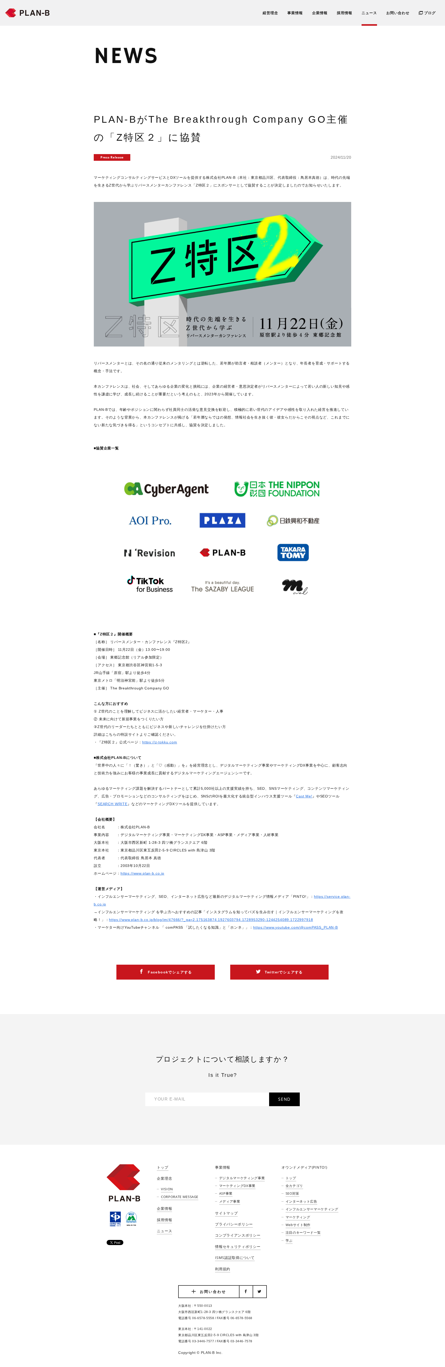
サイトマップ (226, 1213)
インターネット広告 (301, 1201)
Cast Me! (304, 796)
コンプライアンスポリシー (237, 1235)
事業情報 (295, 13)
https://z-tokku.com (159, 742)
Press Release (112, 157)
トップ (162, 1167)
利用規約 (222, 1268)
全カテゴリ (294, 1185)
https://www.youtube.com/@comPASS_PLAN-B (295, 927)
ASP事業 (226, 1193)
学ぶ (289, 1240)
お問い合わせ (397, 13)
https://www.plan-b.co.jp (142, 873)
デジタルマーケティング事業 (242, 1178)
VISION (167, 1189)
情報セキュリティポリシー (237, 1246)
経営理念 (270, 13)
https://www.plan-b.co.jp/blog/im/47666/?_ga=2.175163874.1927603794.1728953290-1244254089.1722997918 (211, 920)
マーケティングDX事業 (237, 1185)
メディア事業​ (229, 1201)
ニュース (369, 13)
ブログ (430, 13)
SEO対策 (292, 1193)
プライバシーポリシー (234, 1224)
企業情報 (320, 13)
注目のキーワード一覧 (303, 1232)
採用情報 (344, 13)
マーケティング (298, 1217)
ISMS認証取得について (234, 1257)
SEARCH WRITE (112, 804)
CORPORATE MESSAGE (179, 1196)
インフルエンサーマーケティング (312, 1209)
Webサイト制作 (298, 1224)
